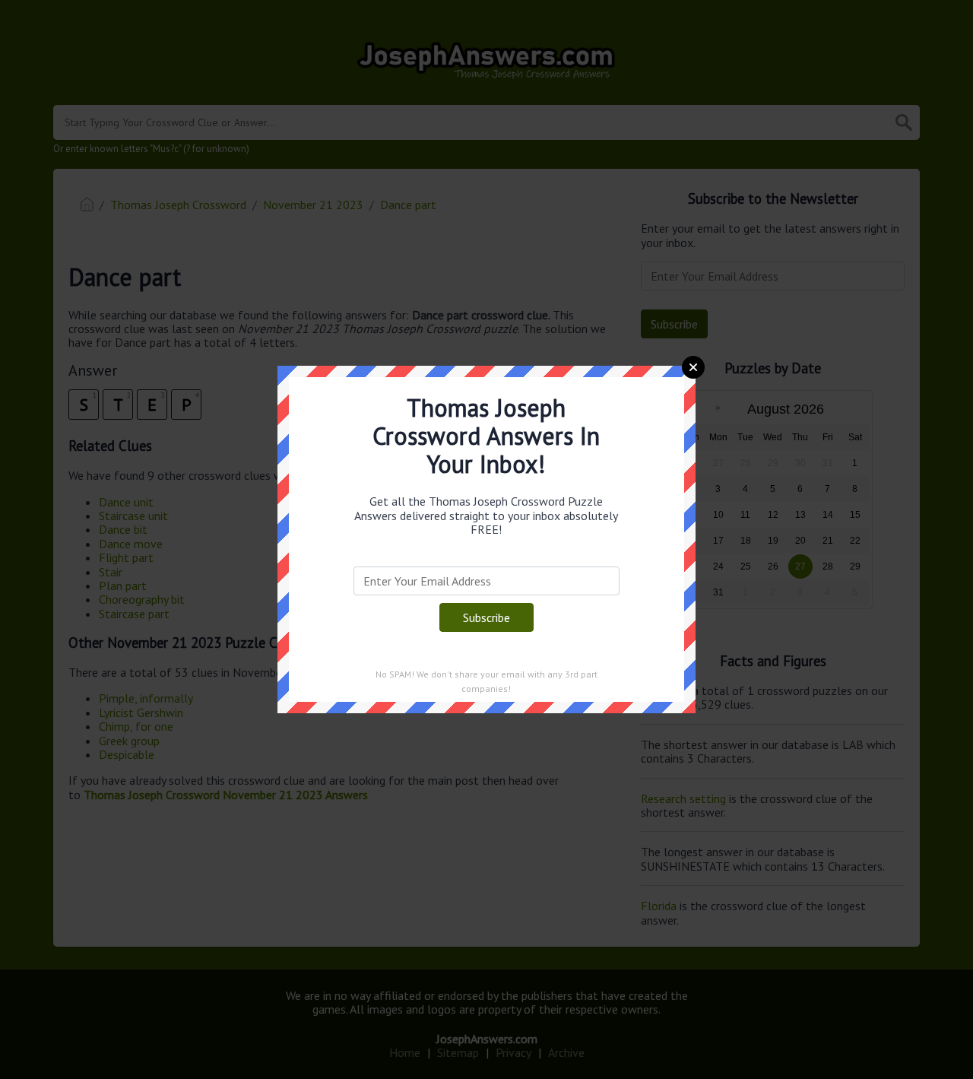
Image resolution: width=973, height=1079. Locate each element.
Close (693, 367)
